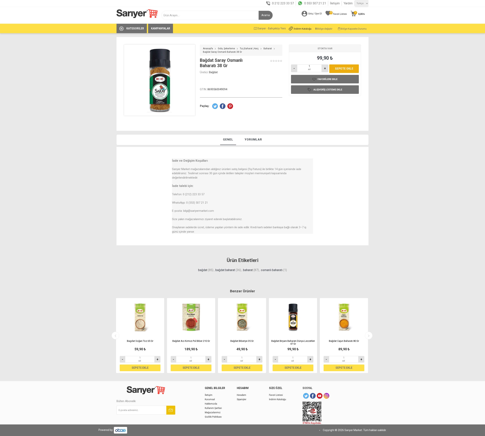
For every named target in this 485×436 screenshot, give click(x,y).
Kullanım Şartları (213, 408)
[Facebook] (313, 396)
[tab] (228, 140)
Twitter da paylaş (215, 106)
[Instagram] (326, 396)
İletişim (335, 3)
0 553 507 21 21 (315, 3)
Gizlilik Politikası (213, 417)
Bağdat (213, 72)
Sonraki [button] (368, 335)
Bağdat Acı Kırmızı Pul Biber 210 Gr (191, 341)
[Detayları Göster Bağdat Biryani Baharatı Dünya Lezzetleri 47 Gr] (293, 317)
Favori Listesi (276, 395)
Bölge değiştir (324, 28)
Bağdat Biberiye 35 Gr (242, 341)
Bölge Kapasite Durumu (353, 28)
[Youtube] (319, 396)
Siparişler (241, 399)
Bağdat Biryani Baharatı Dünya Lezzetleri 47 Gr (293, 342)
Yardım (348, 3)
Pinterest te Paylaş (230, 106)
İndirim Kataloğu (302, 28)
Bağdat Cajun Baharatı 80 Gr (344, 341)
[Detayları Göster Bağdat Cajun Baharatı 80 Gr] (344, 317)
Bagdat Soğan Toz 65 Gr (140, 341)
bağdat (202, 270)
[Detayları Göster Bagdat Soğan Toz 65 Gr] (140, 317)
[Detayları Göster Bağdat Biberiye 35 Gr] (242, 317)
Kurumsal (210, 399)
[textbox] (211, 15)
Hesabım (241, 395)
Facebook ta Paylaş (222, 106)
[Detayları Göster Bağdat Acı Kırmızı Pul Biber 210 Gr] (191, 317)
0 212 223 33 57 (283, 3)
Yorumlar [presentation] (253, 139)
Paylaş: (204, 106)
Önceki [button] (115, 335)
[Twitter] (306, 396)
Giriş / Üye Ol (315, 13)
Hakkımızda (211, 403)
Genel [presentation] (228, 139)
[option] (140, 335)
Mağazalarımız (213, 412)
